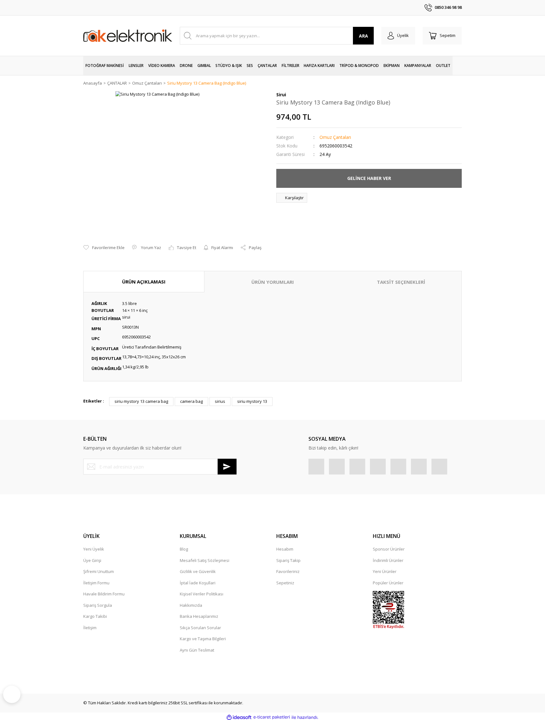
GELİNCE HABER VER (369, 178)
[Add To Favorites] (104, 248)
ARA (363, 36)
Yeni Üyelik (93, 549)
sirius (220, 401)
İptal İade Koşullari (197, 583)
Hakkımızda (191, 605)
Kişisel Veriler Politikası (201, 594)
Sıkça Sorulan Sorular (200, 627)
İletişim (90, 627)
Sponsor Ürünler (389, 549)
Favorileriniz (288, 571)
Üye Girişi (92, 560)
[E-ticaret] (271, 717)
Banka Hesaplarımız (199, 616)
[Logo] (127, 35)
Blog (184, 549)
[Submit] (227, 466)
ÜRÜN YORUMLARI (272, 282)
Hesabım (284, 549)
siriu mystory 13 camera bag (141, 401)
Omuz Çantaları (335, 137)
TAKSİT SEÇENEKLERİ (401, 282)
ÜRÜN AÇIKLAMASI (144, 281)
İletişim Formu (96, 583)
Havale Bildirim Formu (104, 594)
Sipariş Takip (288, 560)
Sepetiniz (285, 583)
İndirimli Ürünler (388, 560)
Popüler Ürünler (388, 583)
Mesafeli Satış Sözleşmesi (204, 560)
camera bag (191, 401)
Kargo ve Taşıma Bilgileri (203, 638)
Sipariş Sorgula (97, 605)
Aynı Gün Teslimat (197, 650)
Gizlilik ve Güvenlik (198, 571)
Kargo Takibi (95, 616)
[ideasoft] (239, 717)
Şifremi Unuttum (98, 571)
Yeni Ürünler (384, 571)
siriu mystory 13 (252, 401)
